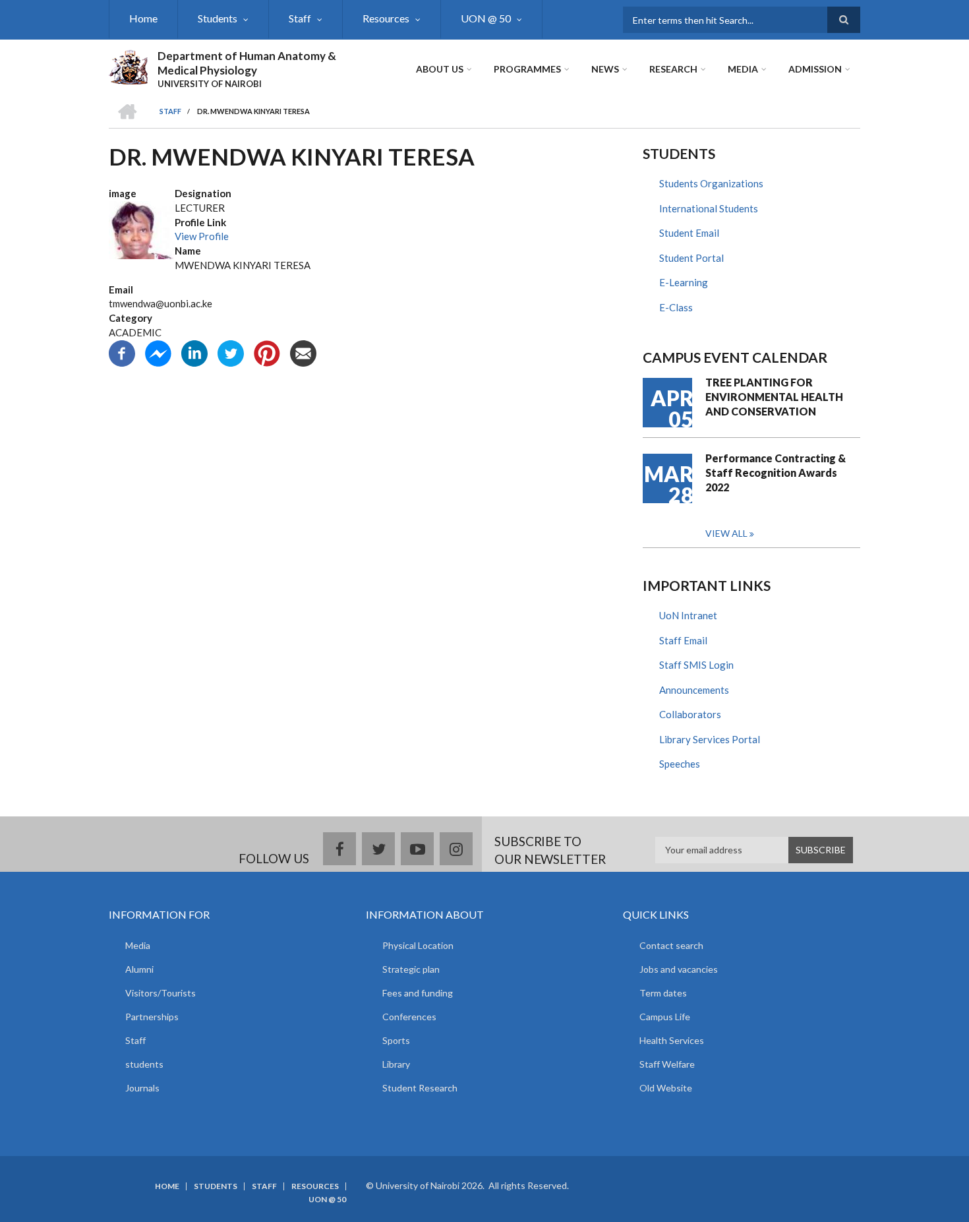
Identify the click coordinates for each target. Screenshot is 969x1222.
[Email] (303, 351)
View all (726, 533)
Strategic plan (411, 969)
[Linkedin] (194, 351)
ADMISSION (815, 69)
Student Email (689, 233)
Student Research (419, 1087)
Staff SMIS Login (696, 665)
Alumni (139, 969)
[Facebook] (122, 351)
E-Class (676, 307)
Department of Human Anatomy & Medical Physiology (247, 63)
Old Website (665, 1087)
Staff (300, 18)
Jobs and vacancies (678, 969)
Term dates (663, 992)
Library (396, 1064)
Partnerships (152, 1016)
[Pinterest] (267, 351)
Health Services (671, 1040)
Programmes (527, 69)
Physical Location (418, 945)
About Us (439, 69)
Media (743, 69)
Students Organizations (711, 183)
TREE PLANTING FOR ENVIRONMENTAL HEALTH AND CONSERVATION (774, 396)
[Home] (128, 65)
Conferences (409, 1016)
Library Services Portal (709, 739)
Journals (142, 1087)
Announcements (694, 690)
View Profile (202, 236)
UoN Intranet (688, 615)
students (144, 1064)
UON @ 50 (486, 18)
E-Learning (683, 282)
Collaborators (690, 714)
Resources (386, 18)
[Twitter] (231, 351)
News (605, 69)
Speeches (679, 764)
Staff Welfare (667, 1064)
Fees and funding (417, 992)
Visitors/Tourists (160, 992)
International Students (708, 208)
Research (673, 69)
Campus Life (664, 1016)
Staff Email (683, 640)
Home (143, 18)
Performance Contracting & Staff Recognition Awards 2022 (775, 472)
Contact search (671, 945)
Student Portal (691, 258)
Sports (396, 1040)
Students (217, 18)
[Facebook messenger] (158, 351)
